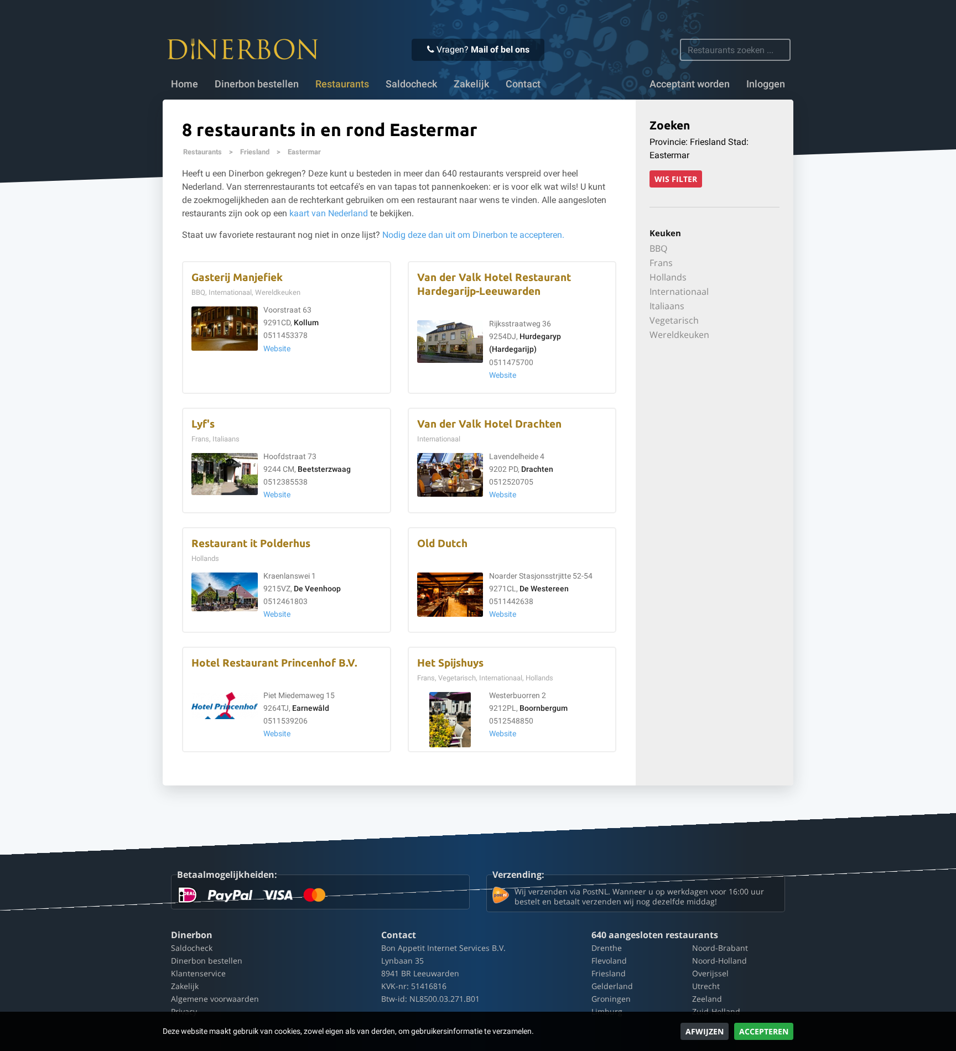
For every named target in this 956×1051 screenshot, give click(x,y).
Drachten (537, 469)
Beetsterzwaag (324, 469)
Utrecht (706, 986)
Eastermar (304, 152)
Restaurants (202, 152)
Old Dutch (442, 543)
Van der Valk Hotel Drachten (489, 424)
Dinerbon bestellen (257, 84)
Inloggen (765, 84)
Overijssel (710, 973)
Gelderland (612, 986)
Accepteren (763, 1031)
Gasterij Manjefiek (237, 277)
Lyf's (203, 424)
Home (184, 84)
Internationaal (679, 291)
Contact (523, 84)
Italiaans (667, 306)
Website (276, 348)
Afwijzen (704, 1031)
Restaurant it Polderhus (250, 543)
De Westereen (544, 589)
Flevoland (609, 960)
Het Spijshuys (450, 663)
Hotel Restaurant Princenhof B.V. (274, 663)
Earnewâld (310, 708)
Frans (661, 263)
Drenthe (606, 948)
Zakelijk (471, 84)
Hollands (668, 277)
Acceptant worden (690, 84)
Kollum (306, 322)
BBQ (658, 248)
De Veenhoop (317, 589)
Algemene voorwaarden (215, 998)
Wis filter (675, 179)
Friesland (254, 152)
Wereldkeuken (679, 335)
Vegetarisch (674, 320)
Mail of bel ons (500, 49)
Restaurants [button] (342, 84)
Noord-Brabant (720, 948)
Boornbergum (543, 708)
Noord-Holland (719, 960)
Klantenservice (198, 973)
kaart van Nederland (328, 213)
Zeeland (707, 998)
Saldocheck (411, 84)
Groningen (611, 998)
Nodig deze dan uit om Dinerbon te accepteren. (473, 235)
